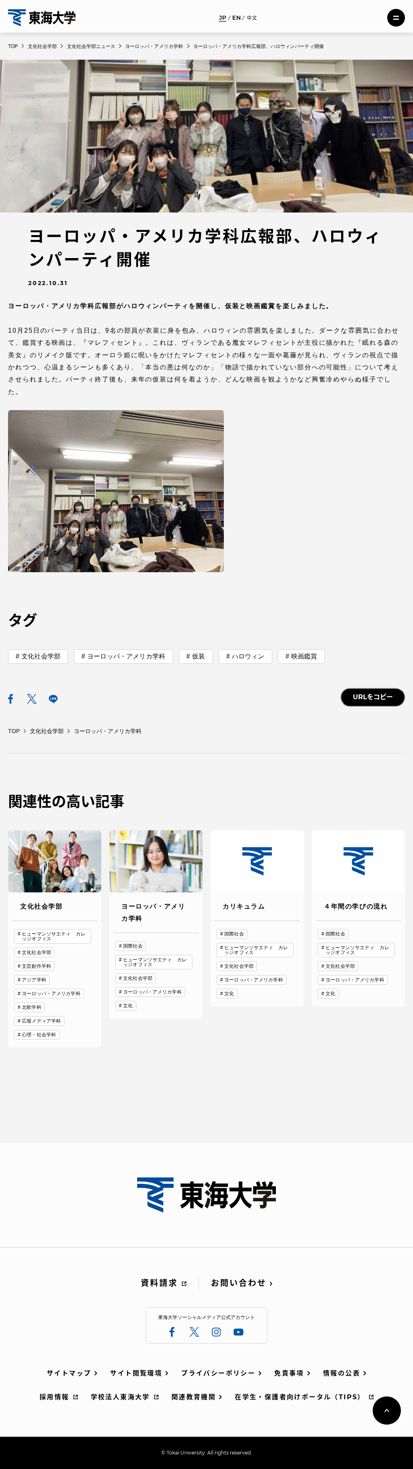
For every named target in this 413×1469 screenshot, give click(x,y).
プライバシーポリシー (218, 1373)
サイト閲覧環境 (136, 1373)
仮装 (198, 656)
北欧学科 (31, 1007)
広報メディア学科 (41, 1021)
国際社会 (132, 946)
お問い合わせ (239, 1283)
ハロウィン (248, 656)
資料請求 (159, 1283)
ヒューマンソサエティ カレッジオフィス (54, 936)
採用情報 (54, 1397)
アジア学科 (34, 980)
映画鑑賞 (304, 656)
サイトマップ (69, 1373)
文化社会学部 (40, 656)
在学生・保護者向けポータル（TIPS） (300, 1397)
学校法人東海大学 (120, 1397)
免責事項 (289, 1373)
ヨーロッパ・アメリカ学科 (126, 656)
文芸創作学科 (36, 966)
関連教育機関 (193, 1397)
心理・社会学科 (39, 1035)
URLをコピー (373, 697)
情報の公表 (341, 1373)
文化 (128, 1006)
